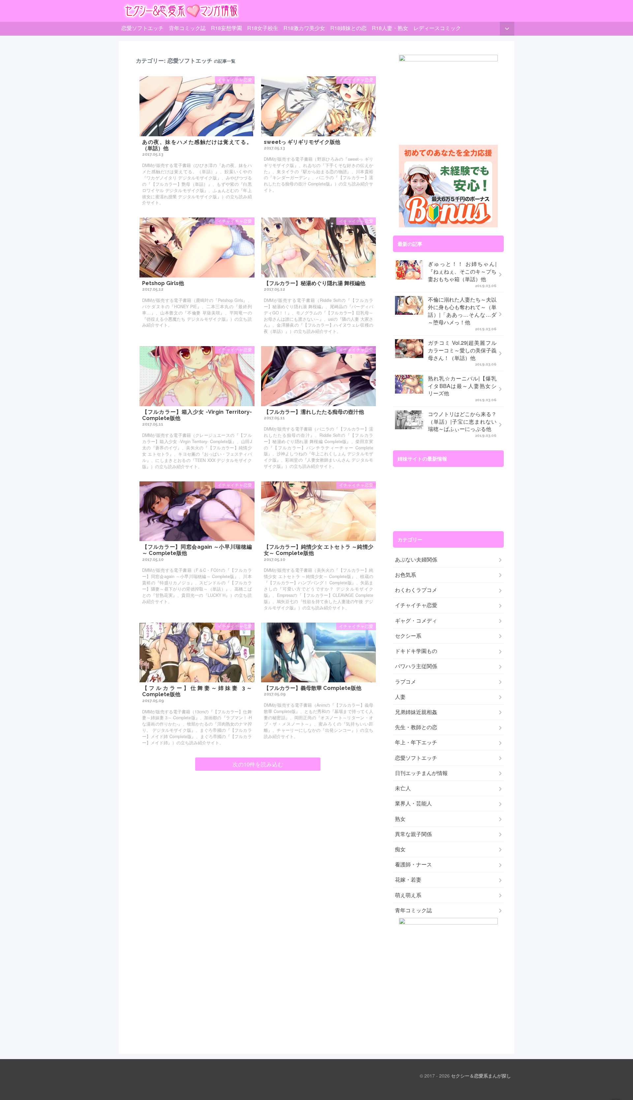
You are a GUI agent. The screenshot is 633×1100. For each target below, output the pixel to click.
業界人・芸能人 (413, 803)
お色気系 (405, 574)
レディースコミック (437, 28)
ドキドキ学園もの (416, 651)
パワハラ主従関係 (416, 666)
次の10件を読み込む (257, 764)
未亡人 (403, 788)
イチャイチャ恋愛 (416, 605)
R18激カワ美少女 (304, 28)
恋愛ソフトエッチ (142, 28)
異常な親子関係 (413, 834)
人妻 (400, 696)
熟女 (400, 819)
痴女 (400, 849)
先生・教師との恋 (416, 727)
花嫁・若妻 (408, 879)
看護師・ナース (413, 864)
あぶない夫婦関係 (416, 559)
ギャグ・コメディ (416, 620)
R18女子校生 (262, 28)
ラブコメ (405, 681)
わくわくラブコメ (416, 590)
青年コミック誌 (187, 28)
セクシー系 (408, 635)
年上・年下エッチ (416, 742)
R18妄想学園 (226, 28)
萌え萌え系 (408, 895)
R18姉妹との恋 (348, 28)
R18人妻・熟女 (390, 28)
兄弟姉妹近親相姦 (416, 712)
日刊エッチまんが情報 (421, 773)
